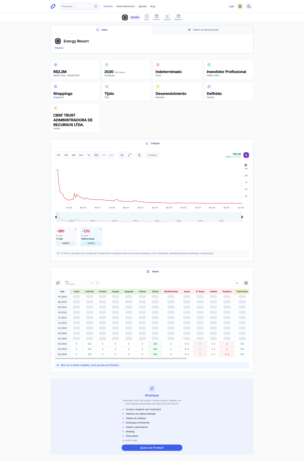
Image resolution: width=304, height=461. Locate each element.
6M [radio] (73, 155)
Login (231, 6)
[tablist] (152, 30)
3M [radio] (66, 155)
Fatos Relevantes (126, 6)
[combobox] (79, 6)
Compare (152, 155)
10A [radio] (104, 155)
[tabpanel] (152, 44)
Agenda (143, 6)
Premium (108, 6)
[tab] (101, 30)
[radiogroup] (85, 155)
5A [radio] (96, 155)
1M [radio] (58, 155)
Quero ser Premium (152, 447)
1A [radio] (89, 155)
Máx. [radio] (111, 155)
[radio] (122, 155)
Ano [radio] (81, 155)
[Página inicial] (53, 6)
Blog (152, 6)
